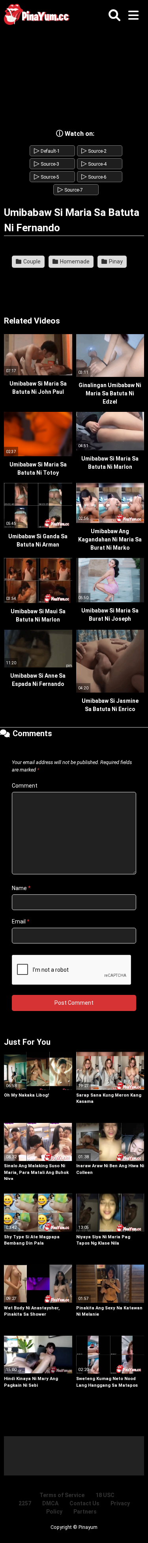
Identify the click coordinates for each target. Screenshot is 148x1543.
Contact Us (84, 1503)
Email (21, 921)
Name (21, 888)
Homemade (74, 261)
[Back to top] (134, 1527)
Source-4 (94, 164)
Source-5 (46, 177)
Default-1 (47, 151)
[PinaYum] (39, 16)
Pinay (115, 261)
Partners (85, 1511)
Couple (31, 261)
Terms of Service (61, 1495)
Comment (24, 785)
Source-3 (46, 164)
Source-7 (70, 190)
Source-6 (94, 177)
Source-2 (94, 151)
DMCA (50, 1503)
